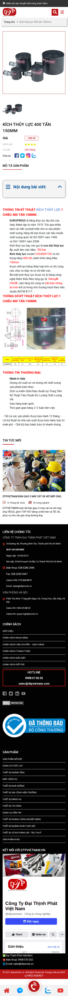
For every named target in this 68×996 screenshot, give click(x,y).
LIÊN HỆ (32, 138)
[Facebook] (16, 155)
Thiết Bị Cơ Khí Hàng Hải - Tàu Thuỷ (22, 832)
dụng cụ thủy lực (13, 765)
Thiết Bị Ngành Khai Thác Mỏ (19, 826)
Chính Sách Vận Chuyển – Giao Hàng (23, 644)
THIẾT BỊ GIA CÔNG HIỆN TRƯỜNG (20, 792)
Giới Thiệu (8, 631)
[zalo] (34, 155)
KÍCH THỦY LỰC (48, 210)
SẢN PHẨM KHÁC (11, 839)
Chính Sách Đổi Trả (13, 664)
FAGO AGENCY (35, 975)
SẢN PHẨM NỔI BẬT (12, 759)
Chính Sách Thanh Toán (16, 651)
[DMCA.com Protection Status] (13, 702)
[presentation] (5, 473)
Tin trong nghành (41, 503)
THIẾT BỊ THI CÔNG (12, 806)
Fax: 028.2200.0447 (17, 574)
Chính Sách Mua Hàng (15, 637)
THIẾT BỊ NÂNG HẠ (12, 799)
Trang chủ (9, 22)
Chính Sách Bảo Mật (14, 658)
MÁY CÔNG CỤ (10, 779)
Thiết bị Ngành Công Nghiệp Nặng (22, 819)
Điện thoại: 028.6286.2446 (20, 567)
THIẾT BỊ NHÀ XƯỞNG (13, 786)
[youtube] (60, 990)
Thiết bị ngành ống (14, 772)
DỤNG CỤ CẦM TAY (12, 812)
